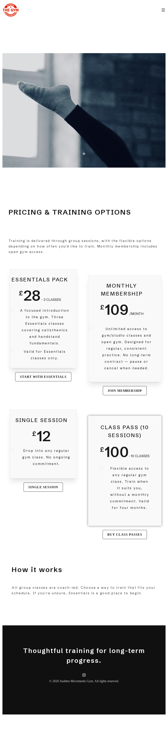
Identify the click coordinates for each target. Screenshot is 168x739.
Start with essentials (43, 376)
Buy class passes (124, 534)
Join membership (125, 390)
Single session (43, 487)
